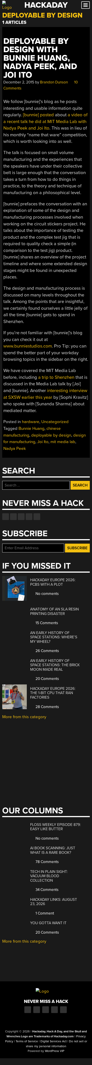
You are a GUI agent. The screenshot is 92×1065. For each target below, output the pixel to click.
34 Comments (47, 889)
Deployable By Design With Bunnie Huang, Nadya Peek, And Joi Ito (40, 58)
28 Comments (47, 706)
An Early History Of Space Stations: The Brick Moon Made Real (55, 665)
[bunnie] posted (38, 115)
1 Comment (44, 913)
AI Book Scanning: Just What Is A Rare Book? (52, 850)
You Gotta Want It (48, 923)
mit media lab (62, 441)
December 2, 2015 (18, 82)
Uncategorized (55, 421)
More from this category (24, 716)
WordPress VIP (54, 1051)
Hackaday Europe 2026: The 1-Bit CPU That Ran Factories (52, 693)
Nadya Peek (14, 448)
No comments (47, 593)
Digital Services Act (53, 1041)
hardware (30, 421)
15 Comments (46, 623)
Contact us (36, 516)
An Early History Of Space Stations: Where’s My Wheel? (53, 637)
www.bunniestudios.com (27, 346)
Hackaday (46, 5)
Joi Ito (42, 441)
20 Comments (47, 678)
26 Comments (47, 650)
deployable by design (51, 435)
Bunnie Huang (31, 428)
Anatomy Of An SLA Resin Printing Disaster (54, 611)
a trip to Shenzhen (56, 377)
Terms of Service (27, 1041)
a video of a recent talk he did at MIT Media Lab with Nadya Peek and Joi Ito (45, 121)
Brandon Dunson (54, 82)
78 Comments (47, 861)
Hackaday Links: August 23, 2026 (53, 901)
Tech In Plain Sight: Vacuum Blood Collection (49, 876)
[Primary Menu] (85, 5)
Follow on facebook (5, 516)
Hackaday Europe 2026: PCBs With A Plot (52, 582)
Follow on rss (29, 516)
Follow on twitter (13, 516)
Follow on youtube (21, 516)
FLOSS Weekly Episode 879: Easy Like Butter (55, 827)
